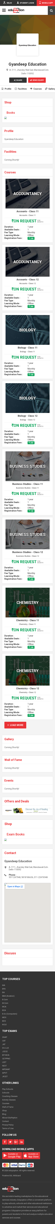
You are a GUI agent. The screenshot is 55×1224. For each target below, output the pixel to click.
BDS (4, 1021)
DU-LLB (5, 1048)
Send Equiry (38, 80)
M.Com (5, 1003)
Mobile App (47, 3)
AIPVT (4, 1073)
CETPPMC (6, 1058)
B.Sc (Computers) (9, 1014)
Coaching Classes (9, 1096)
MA (3, 985)
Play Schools (7, 1089)
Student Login (27, 3)
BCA (4, 1010)
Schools (5, 1093)
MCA (4, 1007)
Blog (4, 1114)
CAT (4, 1041)
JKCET (5, 1076)
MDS (4, 1017)
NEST (4, 1066)
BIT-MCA (5, 1055)
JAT (3, 1044)
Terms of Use (7, 1128)
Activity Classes (9, 1100)
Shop (4, 1110)
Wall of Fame (7, 1107)
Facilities (22, 89)
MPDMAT (6, 1069)
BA (3, 992)
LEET (4, 1062)
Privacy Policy (7, 1125)
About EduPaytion (9, 1118)
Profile (7, 89)
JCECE (5, 1051)
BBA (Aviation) (8, 996)
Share (19, 80)
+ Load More (15, 725)
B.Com (5, 999)
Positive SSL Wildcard (11, 1175)
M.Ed (4, 1024)
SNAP (4, 1037)
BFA (4, 989)
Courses (37, 89)
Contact (5, 1121)
